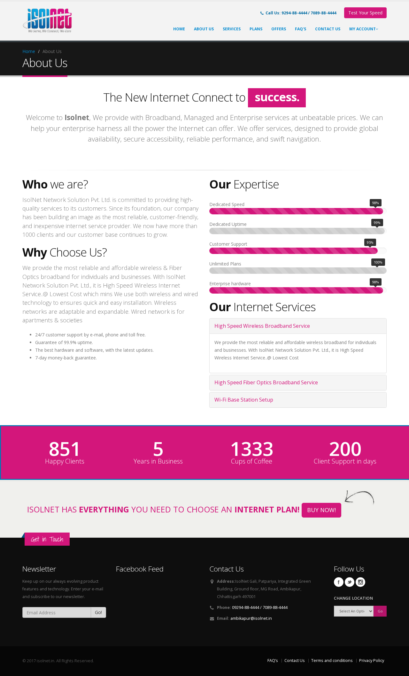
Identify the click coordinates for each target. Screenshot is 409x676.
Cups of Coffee (251, 461)
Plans (256, 29)
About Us (204, 29)
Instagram (360, 582)
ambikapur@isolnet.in (251, 618)
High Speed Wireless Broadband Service (262, 325)
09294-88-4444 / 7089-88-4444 (260, 607)
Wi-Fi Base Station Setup (243, 399)
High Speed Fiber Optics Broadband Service (266, 382)
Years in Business (158, 461)
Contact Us (327, 29)
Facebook (338, 582)
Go (380, 611)
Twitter (349, 582)
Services (232, 29)
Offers (278, 29)
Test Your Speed (365, 13)
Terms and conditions (332, 660)
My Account (362, 29)
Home (179, 29)
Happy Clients (64, 461)
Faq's (300, 29)
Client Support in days (345, 461)
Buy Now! (321, 510)
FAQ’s (272, 660)
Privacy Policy (371, 660)
